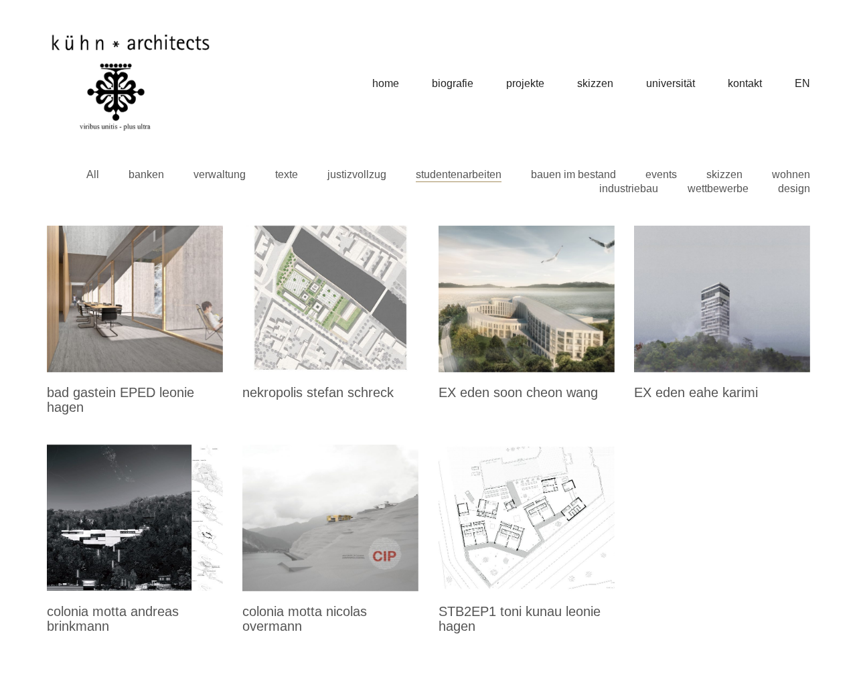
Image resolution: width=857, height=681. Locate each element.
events (661, 174)
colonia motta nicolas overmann (304, 618)
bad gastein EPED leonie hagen (120, 399)
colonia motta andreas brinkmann (113, 618)
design (794, 188)
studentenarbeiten (458, 174)
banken (146, 174)
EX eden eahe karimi (696, 392)
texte (286, 174)
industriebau (628, 188)
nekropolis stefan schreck (318, 392)
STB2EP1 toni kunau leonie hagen (520, 618)
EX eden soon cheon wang (518, 392)
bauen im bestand (573, 174)
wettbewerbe (718, 188)
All (92, 174)
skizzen (724, 174)
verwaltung (219, 174)
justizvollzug (356, 174)
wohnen (791, 174)
